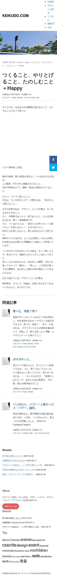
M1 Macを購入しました (12, 455)
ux (31, 556)
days (27, 62)
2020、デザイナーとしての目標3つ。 (18, 474)
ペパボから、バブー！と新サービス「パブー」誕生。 (33, 406)
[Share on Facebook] (53, 159)
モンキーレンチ (24, 573)
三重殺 (19, 167)
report (18, 556)
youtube (16, 561)
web (37, 97)
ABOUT (51, 23)
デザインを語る (50, 9)
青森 (23, 560)
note (49, 27)
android (26, 539)
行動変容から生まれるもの (14, 460)
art (43, 539)
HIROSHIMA (8, 550)
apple (39, 539)
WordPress (45, 573)
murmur (20, 62)
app (34, 539)
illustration (19, 550)
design (20, 97)
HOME (50, 1)
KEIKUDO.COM (15, 15)
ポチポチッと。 (22, 359)
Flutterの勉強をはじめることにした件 (19, 469)
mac (27, 550)
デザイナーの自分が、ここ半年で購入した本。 (23, 465)
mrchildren (39, 550)
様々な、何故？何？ (25, 311)
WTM (11, 561)
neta (13, 556)
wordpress (46, 556)
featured (44, 545)
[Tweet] (53, 167)
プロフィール (10, 506)
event (33, 544)
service (32, 97)
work (5, 561)
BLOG (12, 62)
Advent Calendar (11, 539)
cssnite (9, 544)
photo (36, 343)
